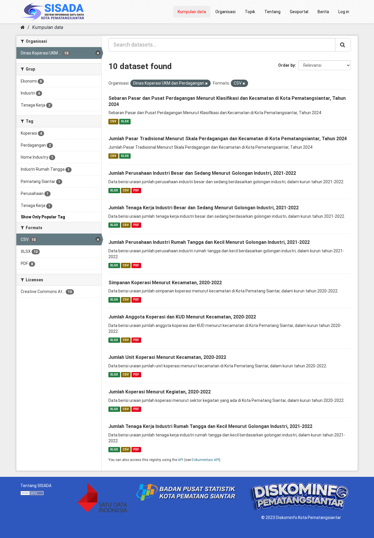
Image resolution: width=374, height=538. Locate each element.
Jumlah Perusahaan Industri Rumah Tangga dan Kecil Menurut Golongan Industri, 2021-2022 (209, 242)
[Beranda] (22, 27)
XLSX (125, 121)
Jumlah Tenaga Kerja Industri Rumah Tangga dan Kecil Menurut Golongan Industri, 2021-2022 (210, 426)
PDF (136, 190)
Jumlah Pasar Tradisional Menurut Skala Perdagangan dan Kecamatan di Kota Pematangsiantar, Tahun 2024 (227, 138)
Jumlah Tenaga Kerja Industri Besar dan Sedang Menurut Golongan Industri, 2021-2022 (203, 207)
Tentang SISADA (35, 485)
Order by (286, 65)
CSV (113, 121)
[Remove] (206, 83)
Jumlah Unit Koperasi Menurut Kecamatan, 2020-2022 (167, 357)
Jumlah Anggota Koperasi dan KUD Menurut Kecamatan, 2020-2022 (182, 317)
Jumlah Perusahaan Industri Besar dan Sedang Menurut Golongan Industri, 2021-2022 (202, 173)
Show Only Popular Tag (43, 217)
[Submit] (343, 45)
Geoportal (299, 11)
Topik (250, 11)
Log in (343, 11)
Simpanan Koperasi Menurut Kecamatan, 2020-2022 (165, 282)
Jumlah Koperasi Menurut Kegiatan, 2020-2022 (159, 392)
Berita (323, 11)
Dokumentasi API (205, 460)
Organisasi (225, 11)
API (180, 460)
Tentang (272, 11)
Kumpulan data (192, 11)
